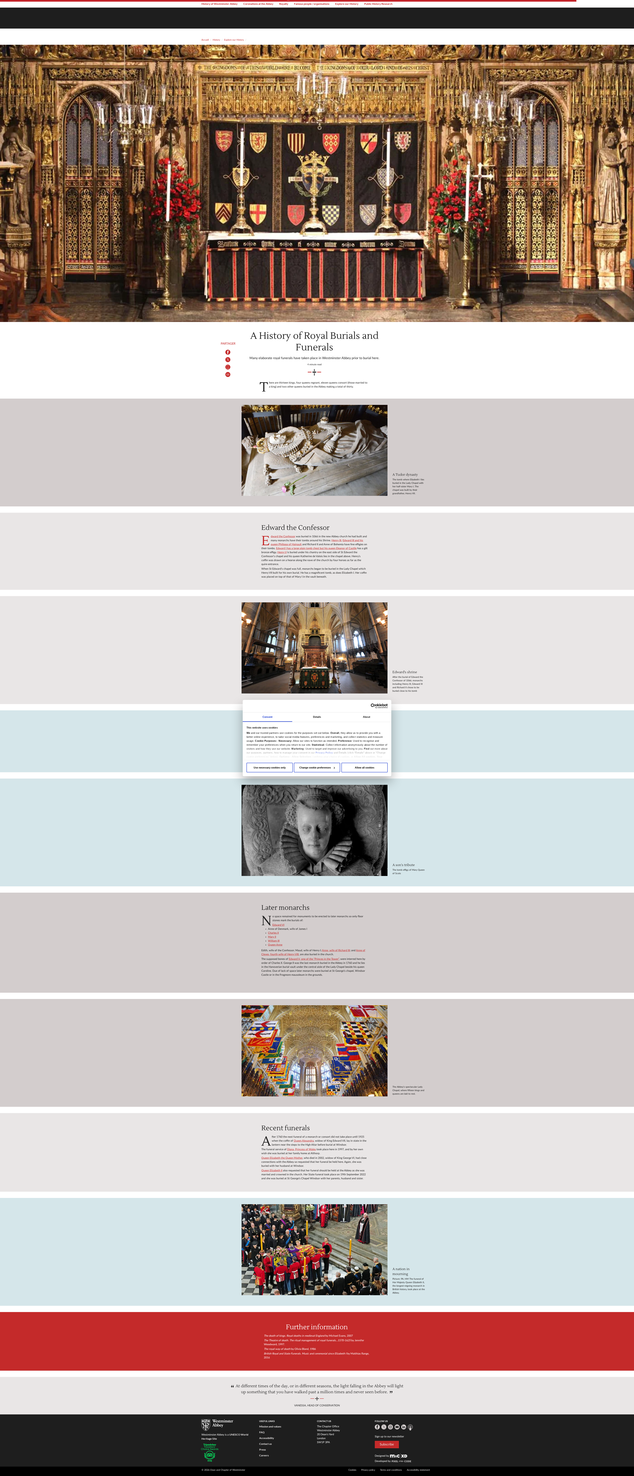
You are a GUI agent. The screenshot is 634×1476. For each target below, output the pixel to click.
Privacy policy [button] (368, 1470)
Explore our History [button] (346, 3)
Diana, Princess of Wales (301, 1149)
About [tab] (366, 716)
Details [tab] (317, 716)
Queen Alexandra (304, 1140)
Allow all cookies (364, 767)
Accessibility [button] (266, 1438)
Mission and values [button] (270, 1426)
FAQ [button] (261, 1432)
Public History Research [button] (378, 3)
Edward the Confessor (283, 536)
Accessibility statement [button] (418, 1470)
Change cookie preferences (315, 767)
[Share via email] (228, 374)
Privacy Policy (324, 752)
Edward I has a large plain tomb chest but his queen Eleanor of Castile (316, 548)
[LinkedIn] (403, 1426)
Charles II (273, 933)
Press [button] (262, 1449)
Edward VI (278, 925)
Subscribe (387, 1444)
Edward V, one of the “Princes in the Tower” (314, 959)
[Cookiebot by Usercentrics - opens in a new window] (373, 706)
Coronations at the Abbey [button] (258, 3)
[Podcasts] (410, 1427)
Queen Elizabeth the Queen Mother (281, 1158)
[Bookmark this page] (228, 367)
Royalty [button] (283, 3)
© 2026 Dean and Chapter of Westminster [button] (223, 1470)
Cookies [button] (352, 1470)
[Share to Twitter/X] (228, 359)
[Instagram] (390, 1426)
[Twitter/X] (383, 1426)
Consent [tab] (267, 716)
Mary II (272, 937)
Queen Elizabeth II (271, 1170)
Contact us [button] (265, 1443)
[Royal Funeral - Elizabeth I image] (314, 450)
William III (274, 941)
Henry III (336, 540)
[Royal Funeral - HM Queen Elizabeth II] (314, 1249)
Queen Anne (275, 944)
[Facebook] (377, 1426)
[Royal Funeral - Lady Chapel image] (314, 1050)
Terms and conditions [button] (391, 1470)
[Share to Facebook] (228, 352)
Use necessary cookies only (270, 767)
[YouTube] (397, 1426)
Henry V (282, 552)
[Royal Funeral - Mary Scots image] (314, 830)
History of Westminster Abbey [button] (219, 3)
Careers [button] (264, 1455)
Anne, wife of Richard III (336, 950)
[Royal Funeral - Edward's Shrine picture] (314, 648)
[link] (398, 1456)
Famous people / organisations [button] (311, 3)
